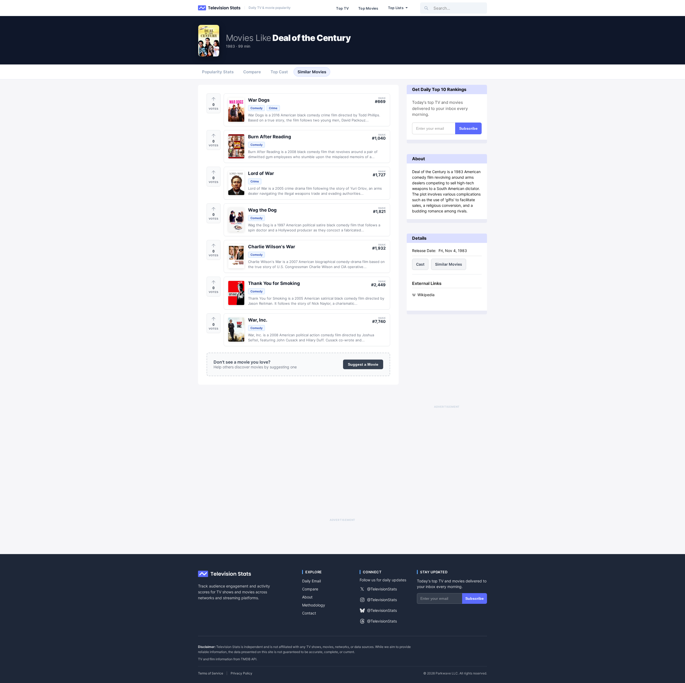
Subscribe (468, 128)
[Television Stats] (219, 8)
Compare (310, 589)
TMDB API (248, 659)
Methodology (313, 605)
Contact (309, 613)
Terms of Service (210, 673)
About (307, 597)
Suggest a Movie (363, 364)
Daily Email (311, 581)
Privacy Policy (241, 673)
